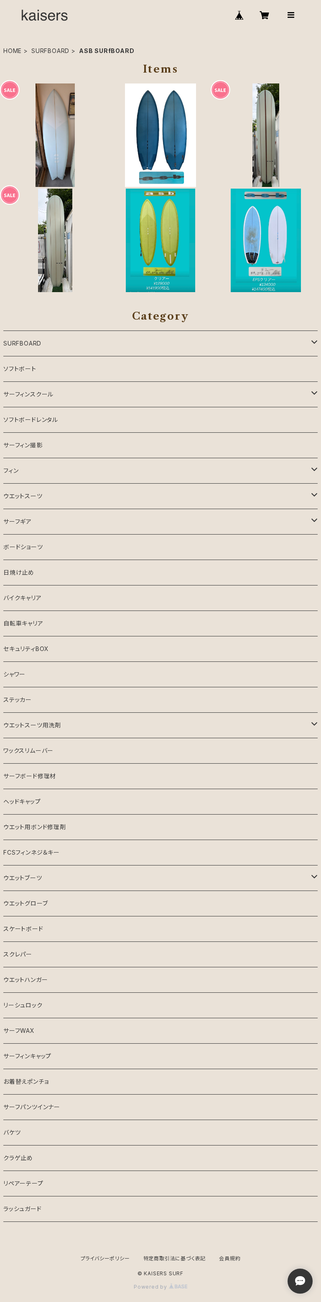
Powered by (151, 1287)
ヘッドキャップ (22, 801)
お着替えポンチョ (25, 1081)
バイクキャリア (22, 597)
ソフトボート (19, 368)
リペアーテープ (23, 1183)
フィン (10, 470)
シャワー (14, 674)
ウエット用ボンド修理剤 (34, 826)
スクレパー (17, 954)
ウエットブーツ (22, 877)
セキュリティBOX (26, 648)
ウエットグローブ (25, 903)
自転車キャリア (23, 623)
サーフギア (17, 521)
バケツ (11, 1132)
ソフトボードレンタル (30, 419)
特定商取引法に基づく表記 (174, 1258)
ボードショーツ (23, 546)
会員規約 (229, 1258)
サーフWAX (19, 1030)
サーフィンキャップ (27, 1056)
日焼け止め (18, 572)
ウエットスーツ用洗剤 (32, 725)
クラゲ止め (18, 1157)
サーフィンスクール (28, 394)
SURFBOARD (50, 50)
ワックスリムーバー (28, 750)
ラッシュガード (22, 1208)
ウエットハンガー (25, 979)
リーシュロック (23, 1005)
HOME (12, 50)
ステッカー (17, 699)
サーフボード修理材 (29, 776)
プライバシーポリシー (105, 1258)
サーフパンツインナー (31, 1106)
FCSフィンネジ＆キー (31, 852)
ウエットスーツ (23, 496)
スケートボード (23, 928)
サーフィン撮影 (23, 445)
